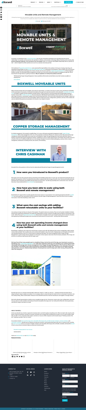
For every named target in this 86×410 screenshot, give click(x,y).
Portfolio (57, 2)
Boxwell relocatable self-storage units (36, 69)
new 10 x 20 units (17, 323)
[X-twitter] (34, 375)
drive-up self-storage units (27, 321)
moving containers (64, 321)
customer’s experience (26, 243)
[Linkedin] (15, 357)
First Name (64, 377)
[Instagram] (24, 357)
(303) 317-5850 (29, 335)
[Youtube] (22, 357)
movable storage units (27, 94)
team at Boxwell (30, 182)
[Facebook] (13, 357)
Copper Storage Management (57, 70)
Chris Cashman (17, 79)
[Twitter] (19, 357)
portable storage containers (53, 321)
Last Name (72, 377)
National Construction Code (29, 214)
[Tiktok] (30, 375)
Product (33, 2)
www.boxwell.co (19, 335)
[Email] (17, 357)
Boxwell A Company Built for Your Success (23, 329)
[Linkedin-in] (27, 375)
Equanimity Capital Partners (25, 68)
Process (41, 2)
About (48, 2)
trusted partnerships (31, 58)
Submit (65, 400)
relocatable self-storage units (39, 321)
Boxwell (72, 323)
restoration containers (16, 322)
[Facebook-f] (27, 372)
